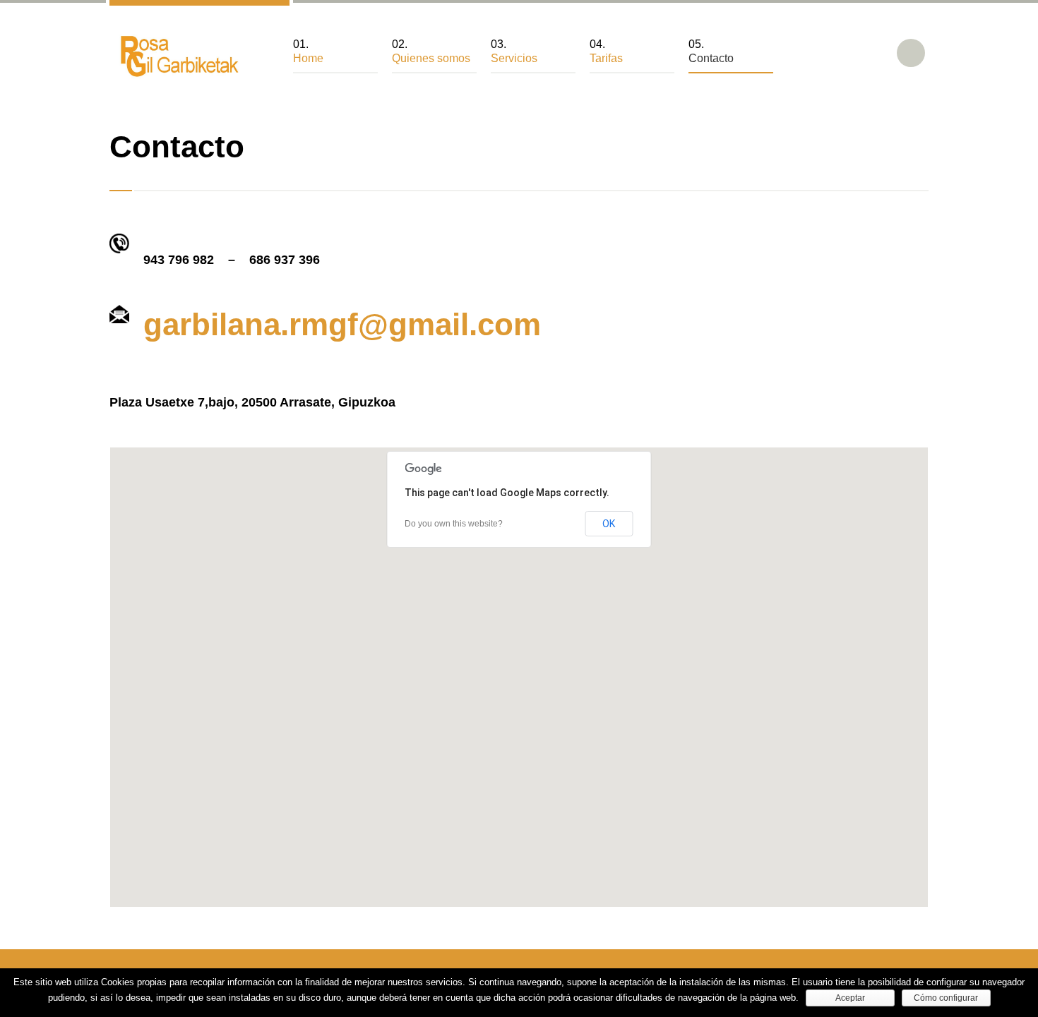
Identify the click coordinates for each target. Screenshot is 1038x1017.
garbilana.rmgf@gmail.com (342, 324)
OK (608, 523)
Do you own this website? (454, 524)
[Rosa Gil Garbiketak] (176, 56)
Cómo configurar (946, 998)
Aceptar (850, 998)
